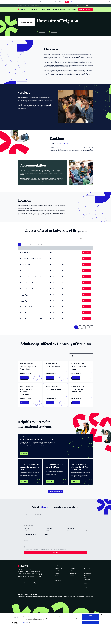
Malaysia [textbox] (26, 540)
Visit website (54, 32)
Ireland (57, 578)
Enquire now (86, 252)
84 (87, 327)
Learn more (24, 378)
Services (48, 9)
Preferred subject (49, 528)
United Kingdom (59, 568)
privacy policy (83, 543)
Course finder (42, 9)
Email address (27, 523)
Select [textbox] (47, 524)
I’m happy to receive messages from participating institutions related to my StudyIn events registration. (46, 549)
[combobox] (69, 520)
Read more (24, 453)
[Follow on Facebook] (24, 582)
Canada (57, 573)
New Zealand (58, 580)
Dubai (57, 575)
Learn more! (37, 5)
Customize (90, 618)
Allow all (90, 615)
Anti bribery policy (88, 570)
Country (26, 538)
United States (58, 583)
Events (69, 9)
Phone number (70, 517)
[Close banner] (101, 614)
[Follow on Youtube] (29, 582)
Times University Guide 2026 (62, 143)
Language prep (56, 9)
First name (26, 517)
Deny (90, 622)
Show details (25, 622)
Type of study (27, 528)
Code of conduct (87, 573)
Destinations (34, 9)
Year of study (70, 523)
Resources (62, 9)
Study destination (71, 528)
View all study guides (55, 491)
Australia (57, 570)
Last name (48, 517)
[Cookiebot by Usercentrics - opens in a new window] (15, 623)
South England (42, 32)
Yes (67, 1)
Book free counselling (84, 9)
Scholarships (72, 575)
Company (74, 9)
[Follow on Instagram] (34, 582)
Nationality (48, 523)
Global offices (87, 568)
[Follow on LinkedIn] (19, 582)
